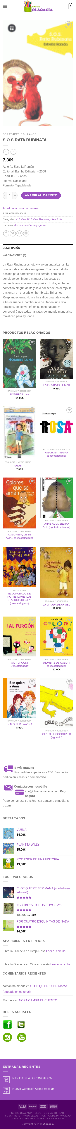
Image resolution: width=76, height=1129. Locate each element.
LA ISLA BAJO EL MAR (56, 385)
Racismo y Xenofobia (50, 219)
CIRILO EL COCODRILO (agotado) (56, 736)
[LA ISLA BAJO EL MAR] (56, 359)
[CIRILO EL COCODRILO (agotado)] (56, 703)
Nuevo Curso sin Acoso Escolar (33, 1088)
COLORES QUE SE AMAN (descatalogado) (19, 536)
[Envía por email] (19, 233)
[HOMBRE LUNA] (19, 363)
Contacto (50, 1113)
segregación (39, 225)
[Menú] (5, 6)
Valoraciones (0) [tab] (14, 255)
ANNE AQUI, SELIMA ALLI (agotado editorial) (56, 525)
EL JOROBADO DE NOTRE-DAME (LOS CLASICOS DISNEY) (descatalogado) (19, 598)
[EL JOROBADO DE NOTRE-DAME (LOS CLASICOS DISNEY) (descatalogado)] (19, 567)
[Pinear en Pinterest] (26, 233)
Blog (38, 1113)
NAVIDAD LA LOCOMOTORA (32, 1078)
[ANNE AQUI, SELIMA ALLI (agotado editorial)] (56, 497)
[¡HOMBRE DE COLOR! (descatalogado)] (56, 636)
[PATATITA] (19, 432)
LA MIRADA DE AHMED (56, 604)
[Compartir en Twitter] (13, 233)
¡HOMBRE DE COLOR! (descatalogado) (56, 664)
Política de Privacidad (56, 1115)
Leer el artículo (55, 951)
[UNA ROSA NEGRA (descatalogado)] (56, 426)
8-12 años (29, 134)
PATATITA (19, 465)
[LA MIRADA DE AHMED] (56, 572)
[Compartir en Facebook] (6, 233)
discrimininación (23, 225)
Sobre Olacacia (21, 1113)
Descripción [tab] (11, 248)
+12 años (21, 219)
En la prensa (55, 1118)
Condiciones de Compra (29, 1118)
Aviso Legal (30, 1115)
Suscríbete (12, 1115)
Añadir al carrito (41, 195)
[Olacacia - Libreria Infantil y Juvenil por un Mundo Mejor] (38, 6)
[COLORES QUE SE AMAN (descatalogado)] (19, 503)
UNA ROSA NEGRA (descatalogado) (56, 454)
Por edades (11, 134)
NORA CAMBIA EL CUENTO (38, 1000)
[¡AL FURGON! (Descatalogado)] (19, 636)
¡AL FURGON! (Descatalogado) (19, 664)
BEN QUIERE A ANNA (19, 724)
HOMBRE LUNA (19, 394)
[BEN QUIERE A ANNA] (19, 698)
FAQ (61, 1113)
